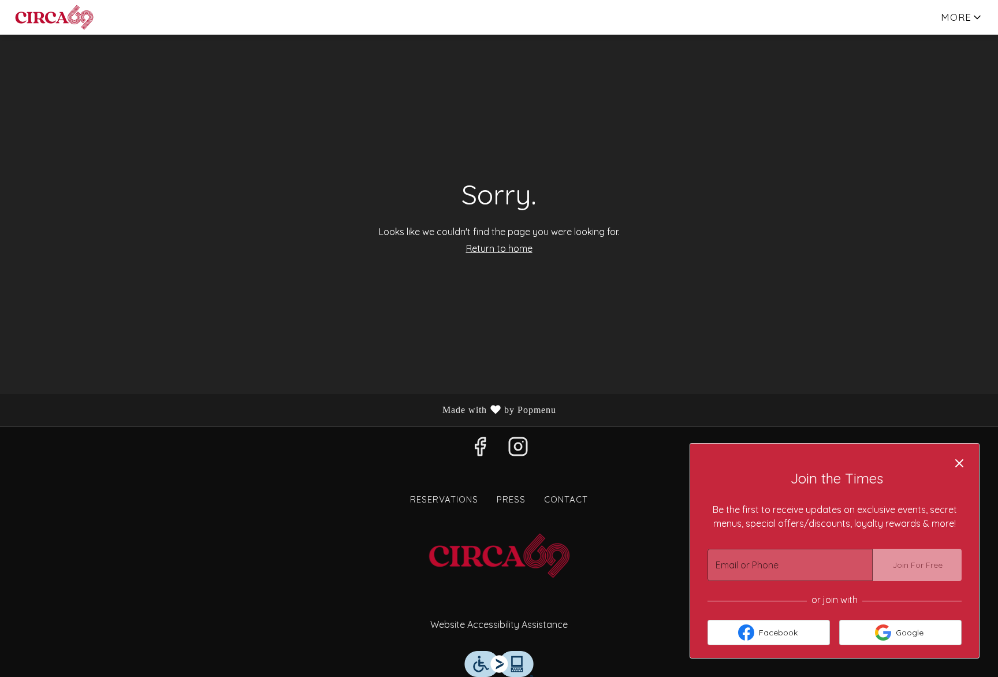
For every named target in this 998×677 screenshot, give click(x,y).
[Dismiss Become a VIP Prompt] (959, 463)
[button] (962, 17)
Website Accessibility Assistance (499, 624)
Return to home (499, 248)
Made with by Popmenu (282, 410)
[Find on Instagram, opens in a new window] (518, 449)
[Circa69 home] (61, 17)
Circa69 (499, 556)
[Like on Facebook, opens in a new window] (480, 449)
